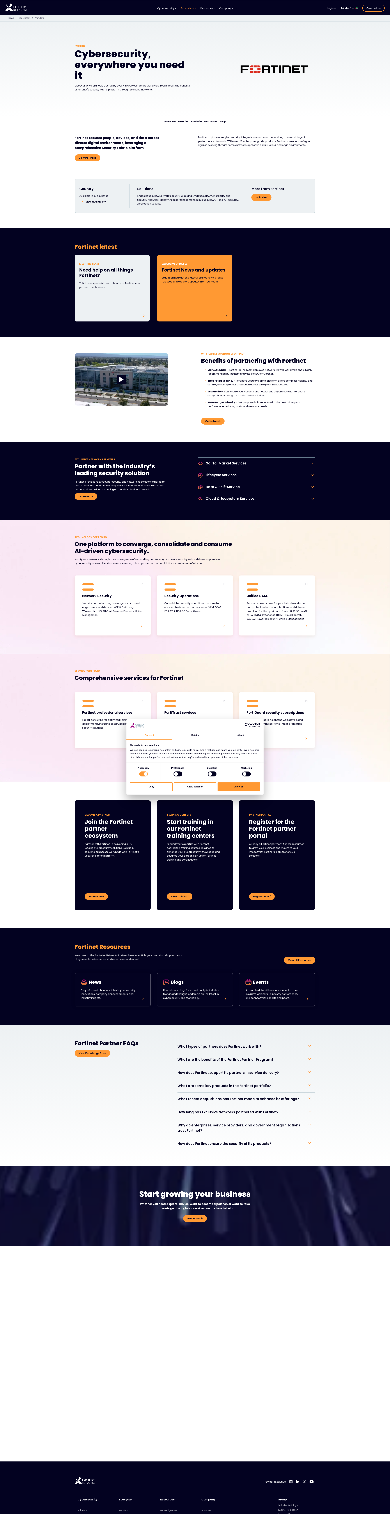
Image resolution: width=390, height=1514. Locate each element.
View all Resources (299, 960)
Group (282, 1499)
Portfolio (196, 121)
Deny (151, 786)
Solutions (82, 1510)
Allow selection (195, 786)
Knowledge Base (168, 1510)
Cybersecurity (88, 1499)
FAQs (223, 121)
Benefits (183, 121)
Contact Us (373, 8)
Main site (261, 197)
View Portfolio (87, 158)
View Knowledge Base (92, 1053)
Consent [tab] (149, 735)
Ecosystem (26, 17)
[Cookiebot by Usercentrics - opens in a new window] (247, 725)
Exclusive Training (287, 1505)
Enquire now (96, 896)
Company (208, 1499)
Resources (210, 121)
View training (179, 896)
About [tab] (240, 735)
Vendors (39, 17)
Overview (170, 121)
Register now (261, 896)
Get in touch (212, 421)
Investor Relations (287, 1509)
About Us (206, 1510)
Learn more (86, 496)
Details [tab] (195, 735)
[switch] (178, 774)
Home (12, 17)
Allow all (238, 786)
